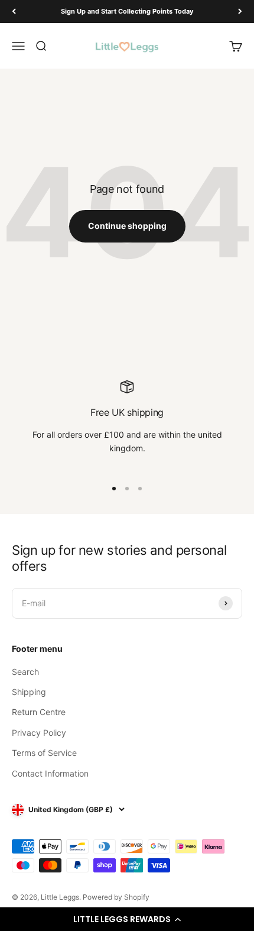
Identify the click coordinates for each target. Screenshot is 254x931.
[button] (127, 919)
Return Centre (39, 712)
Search (25, 672)
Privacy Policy (39, 733)
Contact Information (50, 773)
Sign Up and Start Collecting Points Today (127, 11)
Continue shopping (127, 226)
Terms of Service (44, 753)
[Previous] (14, 11)
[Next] (240, 11)
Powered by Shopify (116, 897)
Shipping (29, 692)
